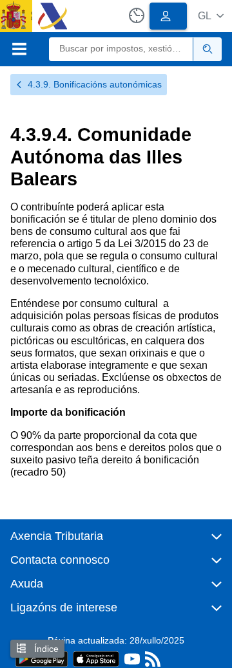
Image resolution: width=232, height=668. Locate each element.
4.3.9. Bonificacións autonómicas (95, 84)
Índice (45, 649)
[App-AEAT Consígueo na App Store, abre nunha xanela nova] (96, 658)
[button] (210, 15)
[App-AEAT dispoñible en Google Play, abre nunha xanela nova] (41, 658)
